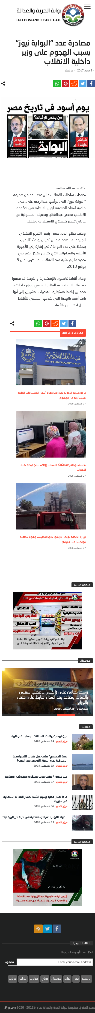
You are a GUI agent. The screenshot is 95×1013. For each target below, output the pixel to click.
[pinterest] (65, 83)
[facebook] (91, 83)
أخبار (67, 70)
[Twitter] (47, 929)
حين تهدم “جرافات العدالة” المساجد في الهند (39, 736)
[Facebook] (57, 929)
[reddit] (74, 83)
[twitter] (82, 83)
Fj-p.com (10, 1007)
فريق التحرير (82, 708)
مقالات (34, 978)
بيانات (23, 978)
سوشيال (56, 978)
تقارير (67, 978)
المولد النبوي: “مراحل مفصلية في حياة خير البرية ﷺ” (35, 817)
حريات (12, 978)
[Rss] (38, 929)
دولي (45, 978)
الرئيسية (86, 978)
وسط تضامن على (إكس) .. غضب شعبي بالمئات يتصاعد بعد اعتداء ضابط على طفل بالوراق (52, 697)
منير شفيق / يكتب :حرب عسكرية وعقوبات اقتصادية (36, 776)
